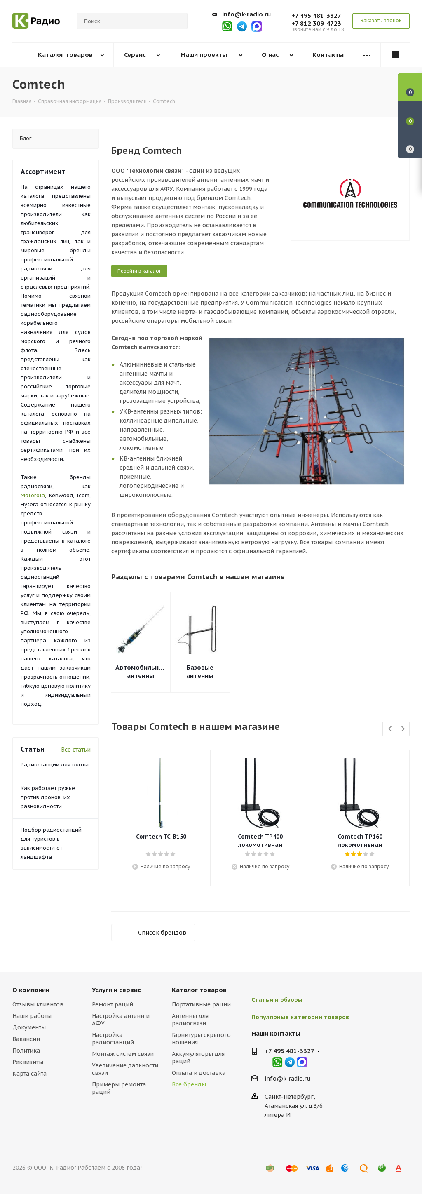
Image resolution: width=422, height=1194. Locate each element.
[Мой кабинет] (395, 55)
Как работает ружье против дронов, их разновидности (48, 797)
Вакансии (26, 1039)
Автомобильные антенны (140, 671)
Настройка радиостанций (113, 1038)
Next (403, 729)
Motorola (33, 495)
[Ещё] (367, 55)
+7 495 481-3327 (316, 15)
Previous (389, 729)
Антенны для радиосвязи (190, 1019)
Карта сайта (29, 1073)
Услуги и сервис (116, 990)
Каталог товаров (199, 990)
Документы (29, 1027)
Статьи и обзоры (276, 1000)
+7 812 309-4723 (316, 23)
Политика (26, 1050)
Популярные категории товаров (300, 1017)
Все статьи (76, 749)
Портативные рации (201, 1004)
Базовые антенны (199, 671)
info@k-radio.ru (246, 14)
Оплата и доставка (198, 1072)
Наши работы (32, 1016)
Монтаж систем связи (123, 1054)
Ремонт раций (112, 1004)
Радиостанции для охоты (55, 764)
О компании (30, 990)
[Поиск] (178, 21)
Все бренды (189, 1084)
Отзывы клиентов (37, 1004)
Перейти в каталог (139, 271)
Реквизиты (27, 1062)
